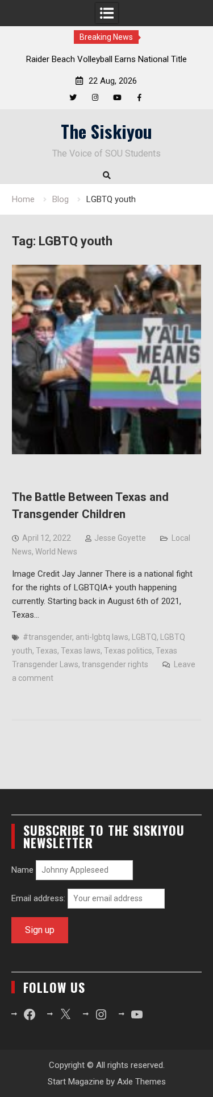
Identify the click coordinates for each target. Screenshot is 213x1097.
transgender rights (115, 664)
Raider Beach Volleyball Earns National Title (106, 59)
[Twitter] (73, 98)
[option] (107, 59)
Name (22, 870)
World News (56, 551)
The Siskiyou (106, 131)
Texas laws (81, 650)
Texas (46, 650)
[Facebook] (139, 98)
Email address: (39, 898)
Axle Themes (141, 1082)
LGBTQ (144, 637)
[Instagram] (95, 98)
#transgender (47, 637)
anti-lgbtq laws (102, 637)
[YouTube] (117, 98)
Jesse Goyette (120, 538)
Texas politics (128, 650)
